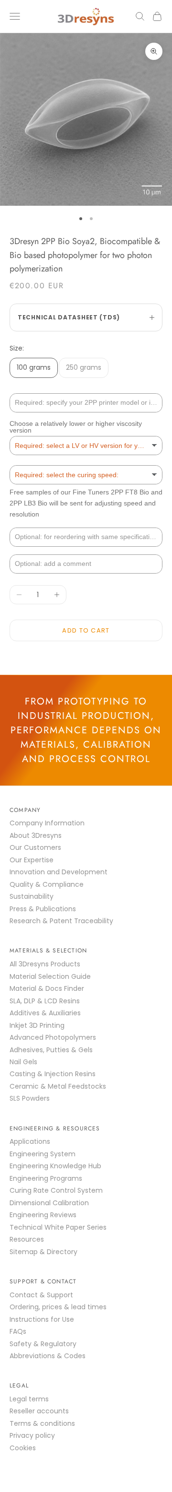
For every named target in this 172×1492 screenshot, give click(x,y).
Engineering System (42, 1154)
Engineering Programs (46, 1178)
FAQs (18, 1331)
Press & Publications (43, 909)
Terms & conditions (42, 1423)
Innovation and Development (59, 872)
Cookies (23, 1448)
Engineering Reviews (43, 1215)
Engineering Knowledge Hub (55, 1166)
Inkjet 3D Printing (37, 1025)
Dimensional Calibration (49, 1203)
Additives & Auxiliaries (45, 1013)
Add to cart (85, 630)
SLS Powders (30, 1098)
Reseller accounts (39, 1411)
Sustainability (32, 896)
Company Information (47, 823)
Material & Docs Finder (47, 988)
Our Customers (35, 847)
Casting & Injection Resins (53, 1074)
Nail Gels (23, 1062)
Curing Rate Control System (56, 1190)
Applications (30, 1141)
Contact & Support (41, 1295)
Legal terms (29, 1399)
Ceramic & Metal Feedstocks (58, 1086)
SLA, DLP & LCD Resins (45, 1001)
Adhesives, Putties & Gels (51, 1050)
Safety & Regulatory (43, 1344)
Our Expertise (32, 860)
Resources (27, 1239)
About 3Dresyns (36, 835)
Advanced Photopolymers (53, 1037)
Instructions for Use (42, 1319)
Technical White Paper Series (58, 1227)
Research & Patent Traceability (61, 921)
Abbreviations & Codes (48, 1356)
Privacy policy (32, 1435)
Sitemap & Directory (43, 1252)
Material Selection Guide (50, 976)
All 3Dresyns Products (45, 964)
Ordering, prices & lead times (58, 1307)
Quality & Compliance (47, 884)
